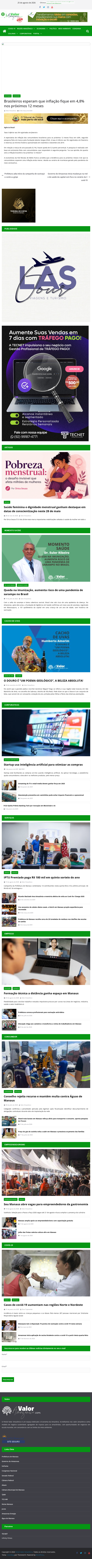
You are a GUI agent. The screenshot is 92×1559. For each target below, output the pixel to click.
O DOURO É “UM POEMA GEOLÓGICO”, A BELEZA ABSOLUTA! (43, 680)
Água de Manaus (8, 1518)
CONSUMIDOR (8, 1091)
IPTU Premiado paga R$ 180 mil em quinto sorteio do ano (42, 877)
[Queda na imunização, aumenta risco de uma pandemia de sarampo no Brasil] (46, 558)
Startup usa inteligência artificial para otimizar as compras (43, 764)
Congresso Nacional (9, 1471)
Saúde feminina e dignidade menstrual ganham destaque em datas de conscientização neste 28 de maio (45, 509)
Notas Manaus (7, 1504)
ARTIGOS (7, 502)
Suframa (5, 1466)
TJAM (4, 1495)
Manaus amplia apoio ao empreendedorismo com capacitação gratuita (45, 1221)
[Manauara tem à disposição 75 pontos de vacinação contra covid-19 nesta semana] (9, 1325)
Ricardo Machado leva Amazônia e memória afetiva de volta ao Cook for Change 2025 (51, 896)
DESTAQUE (8, 96)
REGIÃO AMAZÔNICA (25, 29)
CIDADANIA (76, 29)
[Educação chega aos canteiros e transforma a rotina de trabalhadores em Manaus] (9, 1025)
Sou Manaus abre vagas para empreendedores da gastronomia (46, 1204)
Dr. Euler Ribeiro (10, 585)
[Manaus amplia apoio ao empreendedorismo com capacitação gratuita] (9, 1222)
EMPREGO (16, 988)
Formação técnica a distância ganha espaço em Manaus (41, 993)
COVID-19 (11, 29)
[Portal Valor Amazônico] (4, 31)
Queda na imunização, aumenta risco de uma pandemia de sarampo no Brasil (43, 592)
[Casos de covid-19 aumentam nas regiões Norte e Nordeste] (46, 1273)
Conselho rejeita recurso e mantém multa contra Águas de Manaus (43, 1098)
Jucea (4, 1509)
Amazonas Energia (9, 1514)
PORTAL (36, 33)
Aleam (4, 1485)
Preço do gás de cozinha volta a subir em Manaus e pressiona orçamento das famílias (51, 1131)
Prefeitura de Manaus (10, 1457)
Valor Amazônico (11, 111)
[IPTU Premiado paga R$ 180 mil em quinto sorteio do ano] (46, 845)
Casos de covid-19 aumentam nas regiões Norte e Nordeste (43, 1305)
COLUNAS (11, 33)
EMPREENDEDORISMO (11, 1199)
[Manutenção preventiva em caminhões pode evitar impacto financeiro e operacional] (9, 797)
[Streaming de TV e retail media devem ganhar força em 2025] (9, 785)
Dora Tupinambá (27, 1309)
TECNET (5, 1534)
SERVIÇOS (14, 872)
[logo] (21, 1406)
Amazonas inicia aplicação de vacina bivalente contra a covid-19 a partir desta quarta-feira (53, 1335)
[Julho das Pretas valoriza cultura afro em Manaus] (9, 1234)
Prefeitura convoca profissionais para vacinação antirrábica (41, 1012)
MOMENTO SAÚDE (23, 585)
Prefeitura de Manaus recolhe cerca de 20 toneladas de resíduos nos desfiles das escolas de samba (52, 920)
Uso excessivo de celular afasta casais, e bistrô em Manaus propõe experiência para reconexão (50, 908)
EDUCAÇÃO (8, 988)
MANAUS (7, 872)
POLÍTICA (53, 29)
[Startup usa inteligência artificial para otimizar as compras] (46, 732)
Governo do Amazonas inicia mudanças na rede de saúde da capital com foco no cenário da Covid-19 (68, 177)
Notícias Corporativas (11, 760)
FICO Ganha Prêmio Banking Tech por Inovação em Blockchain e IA (29, 806)
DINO (22, 769)
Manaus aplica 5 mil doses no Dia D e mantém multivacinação (60, 4)
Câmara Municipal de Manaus (13, 1490)
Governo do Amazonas (10, 1461)
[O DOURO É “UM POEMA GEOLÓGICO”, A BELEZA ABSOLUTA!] (46, 649)
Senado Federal (8, 1476)
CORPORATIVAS (26, 33)
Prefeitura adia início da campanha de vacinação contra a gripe (24, 175)
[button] (3, 14)
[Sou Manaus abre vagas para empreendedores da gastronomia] (46, 1172)
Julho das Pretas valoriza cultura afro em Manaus (37, 1232)
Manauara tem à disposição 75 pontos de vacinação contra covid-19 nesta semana (50, 1324)
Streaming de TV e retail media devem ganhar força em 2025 (41, 783)
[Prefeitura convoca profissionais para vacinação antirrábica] (9, 1014)
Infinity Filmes (7, 1538)
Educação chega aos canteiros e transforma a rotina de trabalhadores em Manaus (49, 1024)
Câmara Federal (8, 1480)
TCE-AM (5, 1499)
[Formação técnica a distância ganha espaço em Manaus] (46, 961)
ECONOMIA (41, 29)
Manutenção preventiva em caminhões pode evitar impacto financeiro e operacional (51, 795)
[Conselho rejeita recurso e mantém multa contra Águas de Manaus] (46, 1064)
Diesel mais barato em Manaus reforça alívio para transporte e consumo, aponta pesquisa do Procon (53, 1120)
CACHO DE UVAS (9, 676)
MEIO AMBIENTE (64, 29)
